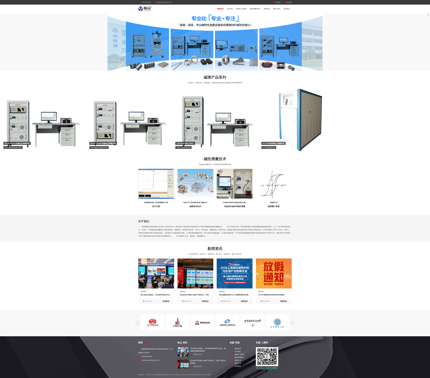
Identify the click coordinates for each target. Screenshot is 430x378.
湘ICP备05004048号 (195, 375)
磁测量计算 (274, 202)
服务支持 (276, 9)
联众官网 (289, 2)
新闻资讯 (267, 9)
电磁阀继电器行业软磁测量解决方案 (156, 202)
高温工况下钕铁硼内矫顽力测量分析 (195, 202)
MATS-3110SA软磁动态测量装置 (43, 106)
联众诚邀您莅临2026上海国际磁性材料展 (233, 295)
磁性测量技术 (255, 9)
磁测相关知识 (195, 206)
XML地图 (207, 375)
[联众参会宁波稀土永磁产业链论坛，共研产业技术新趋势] (183, 364)
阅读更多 (201, 236)
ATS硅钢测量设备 (301, 109)
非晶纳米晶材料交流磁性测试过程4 (234, 202)
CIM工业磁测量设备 (215, 109)
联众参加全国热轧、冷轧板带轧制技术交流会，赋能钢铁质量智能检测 (165, 295)
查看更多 (43, 113)
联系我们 (287, 9)
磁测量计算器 (274, 206)
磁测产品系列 (241, 9)
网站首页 (220, 9)
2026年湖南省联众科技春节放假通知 (271, 295)
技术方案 (156, 206)
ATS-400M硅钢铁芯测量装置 (301, 106)
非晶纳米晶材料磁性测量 (234, 206)
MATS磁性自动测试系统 (43, 109)
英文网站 (278, 2)
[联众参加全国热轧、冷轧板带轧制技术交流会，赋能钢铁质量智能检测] (183, 351)
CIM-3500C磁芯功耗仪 (215, 106)
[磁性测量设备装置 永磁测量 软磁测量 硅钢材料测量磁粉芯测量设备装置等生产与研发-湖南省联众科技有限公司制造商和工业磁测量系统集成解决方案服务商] (145, 9)
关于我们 (230, 9)
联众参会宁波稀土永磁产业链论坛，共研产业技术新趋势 (200, 295)
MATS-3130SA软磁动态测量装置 (128, 106)
